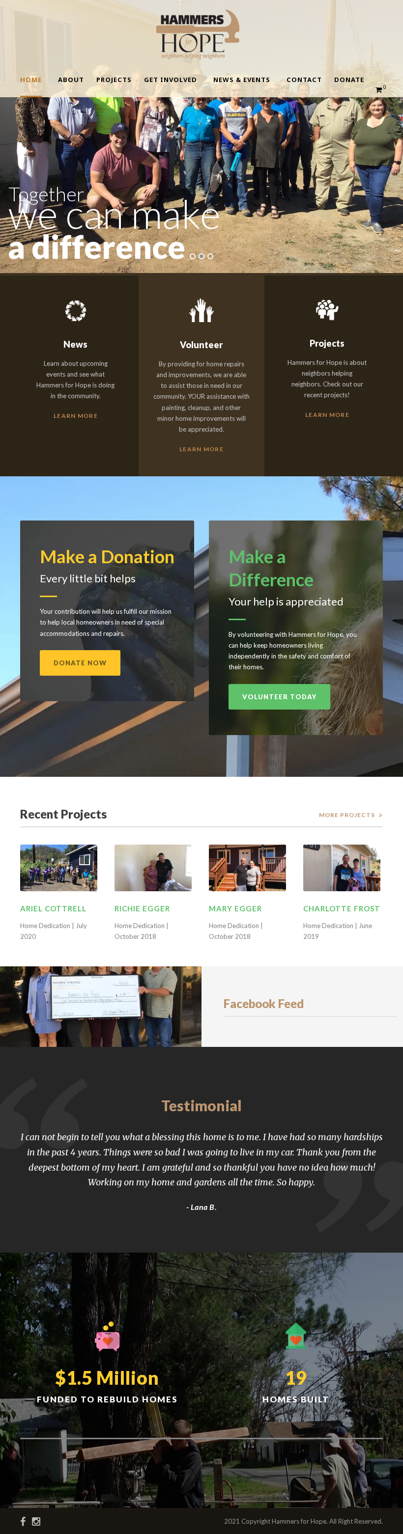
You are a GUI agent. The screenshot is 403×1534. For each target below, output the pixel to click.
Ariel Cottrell (53, 908)
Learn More (76, 415)
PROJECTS (114, 79)
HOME (31, 79)
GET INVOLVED (170, 79)
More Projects (347, 815)
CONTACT (304, 79)
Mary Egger (235, 908)
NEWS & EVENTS (241, 79)
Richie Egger (142, 908)
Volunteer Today (279, 697)
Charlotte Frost (341, 908)
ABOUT (71, 79)
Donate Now (80, 663)
